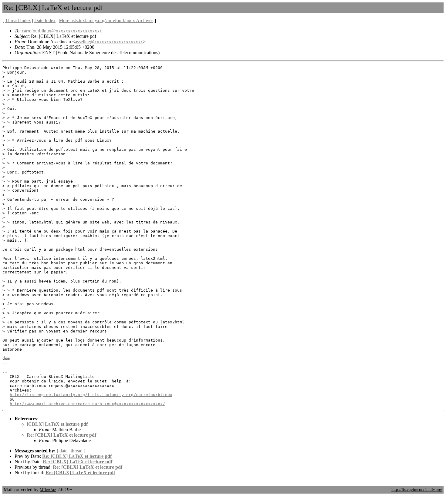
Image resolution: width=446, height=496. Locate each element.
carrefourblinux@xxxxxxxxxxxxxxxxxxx (62, 30)
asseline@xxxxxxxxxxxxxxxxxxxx (109, 41)
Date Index (45, 20)
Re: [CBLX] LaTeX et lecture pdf (61, 435)
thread (77, 450)
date (63, 450)
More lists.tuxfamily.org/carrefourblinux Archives (106, 20)
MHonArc (48, 490)
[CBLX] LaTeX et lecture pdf (57, 424)
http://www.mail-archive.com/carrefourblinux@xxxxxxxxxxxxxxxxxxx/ (87, 404)
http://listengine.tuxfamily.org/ (416, 489)
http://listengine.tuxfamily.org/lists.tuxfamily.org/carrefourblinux (91, 394)
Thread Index (18, 20)
